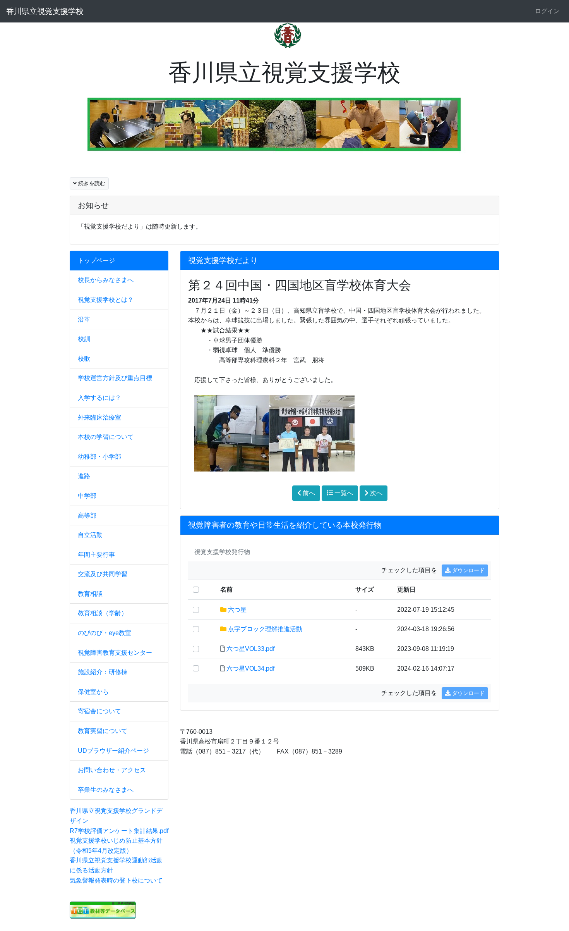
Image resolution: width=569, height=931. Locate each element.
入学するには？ (99, 397)
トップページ (96, 260)
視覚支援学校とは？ (106, 299)
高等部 (87, 515)
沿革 (84, 319)
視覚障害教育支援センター (115, 652)
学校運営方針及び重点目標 (115, 378)
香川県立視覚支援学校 (45, 11)
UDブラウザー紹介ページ (113, 750)
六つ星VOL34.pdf (250, 668)
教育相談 (90, 593)
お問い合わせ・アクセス (112, 770)
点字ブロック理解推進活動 (265, 629)
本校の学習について (106, 437)
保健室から (93, 691)
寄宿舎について (99, 711)
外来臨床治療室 (99, 417)
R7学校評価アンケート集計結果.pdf (119, 831)
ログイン (547, 11)
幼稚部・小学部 (99, 456)
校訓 (84, 339)
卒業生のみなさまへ (106, 789)
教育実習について (102, 731)
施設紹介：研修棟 (102, 672)
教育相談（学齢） (102, 613)
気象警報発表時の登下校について (116, 880)
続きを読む (91, 183)
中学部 (87, 495)
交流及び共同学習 (102, 574)
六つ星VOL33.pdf (250, 648)
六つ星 (237, 609)
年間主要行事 (96, 554)
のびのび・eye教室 (104, 633)
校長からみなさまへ (106, 280)
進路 (84, 476)
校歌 (84, 358)
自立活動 (90, 535)
